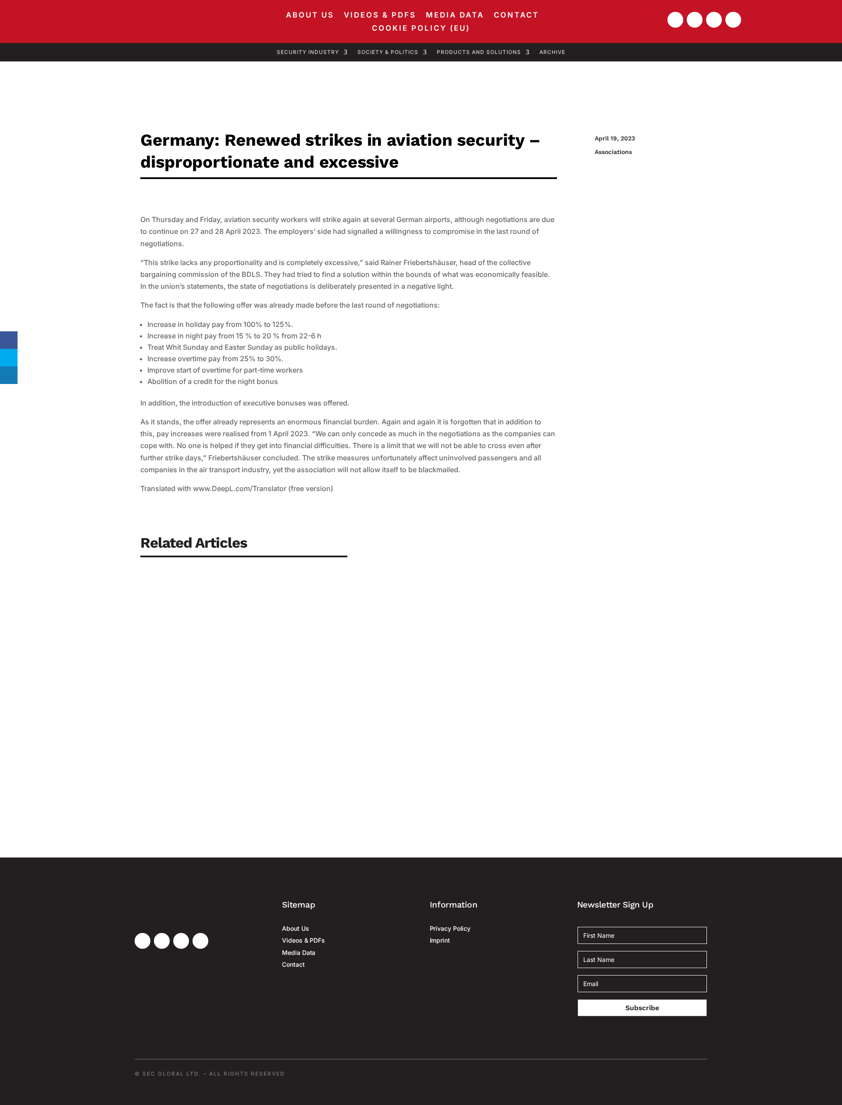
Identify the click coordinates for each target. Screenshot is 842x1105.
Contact (516, 15)
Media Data (455, 15)
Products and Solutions (479, 52)
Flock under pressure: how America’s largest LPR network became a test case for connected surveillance (353, 749)
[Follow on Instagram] (733, 20)
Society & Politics (387, 52)
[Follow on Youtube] (675, 20)
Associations (613, 151)
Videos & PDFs (380, 15)
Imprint (440, 940)
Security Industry (308, 52)
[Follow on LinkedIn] (714, 20)
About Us (310, 15)
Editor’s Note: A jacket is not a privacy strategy (240, 669)
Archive (552, 52)
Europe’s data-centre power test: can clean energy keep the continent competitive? (311, 589)
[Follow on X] (695, 20)
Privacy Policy (450, 928)
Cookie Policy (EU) (421, 28)
